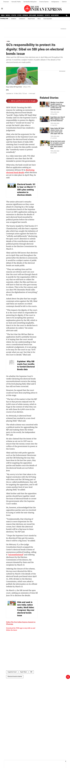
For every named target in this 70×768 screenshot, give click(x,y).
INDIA (3, 15)
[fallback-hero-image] (45, 104)
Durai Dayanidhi (47, 18)
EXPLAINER (32, 15)
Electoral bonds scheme (15, 676)
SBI (31, 672)
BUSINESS (40, 15)
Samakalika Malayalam (30, 1)
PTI (7, 90)
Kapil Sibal (23, 672)
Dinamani (6, 1)
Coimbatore (22, 18)
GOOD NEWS (55, 15)
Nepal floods (31, 18)
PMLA (39, 18)
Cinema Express (44, 1)
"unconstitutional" (16, 555)
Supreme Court (12, 672)
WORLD (8, 15)
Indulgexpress (55, 1)
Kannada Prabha (16, 1)
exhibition (13, 18)
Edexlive (64, 1)
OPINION (25, 15)
